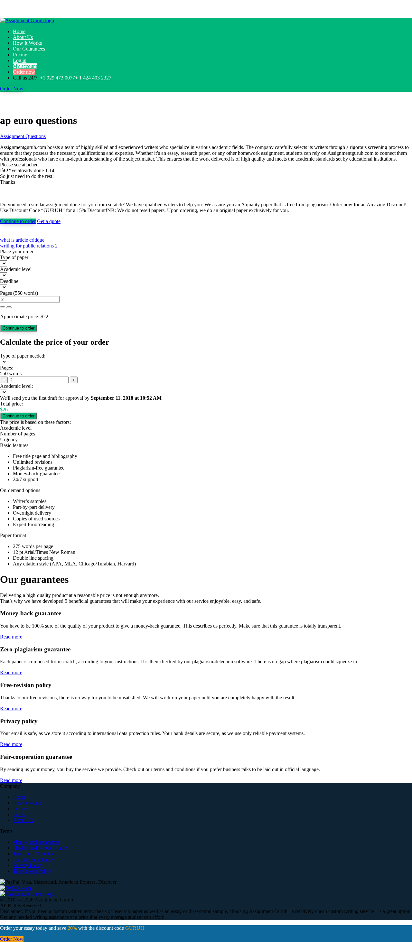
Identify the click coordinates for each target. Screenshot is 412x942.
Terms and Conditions (35, 853)
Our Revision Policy (33, 859)
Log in (19, 60)
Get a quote (49, 221)
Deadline (9, 281)
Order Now (11, 88)
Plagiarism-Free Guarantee (40, 848)
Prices (19, 814)
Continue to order (18, 221)
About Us (23, 37)
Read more (11, 636)
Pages (6, 293)
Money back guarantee (36, 842)
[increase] (2, 307)
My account (25, 66)
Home (19, 31)
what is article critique (22, 240)
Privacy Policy (27, 865)
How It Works (27, 43)
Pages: (6, 367)
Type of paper (14, 257)
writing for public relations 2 (29, 245)
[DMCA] (15, 888)
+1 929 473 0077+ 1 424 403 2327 (75, 77)
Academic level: (16, 386)
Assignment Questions (23, 136)
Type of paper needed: (22, 356)
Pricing (20, 54)
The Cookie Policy (32, 871)
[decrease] (9, 307)
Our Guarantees (29, 48)
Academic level (16, 269)
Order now (24, 72)
